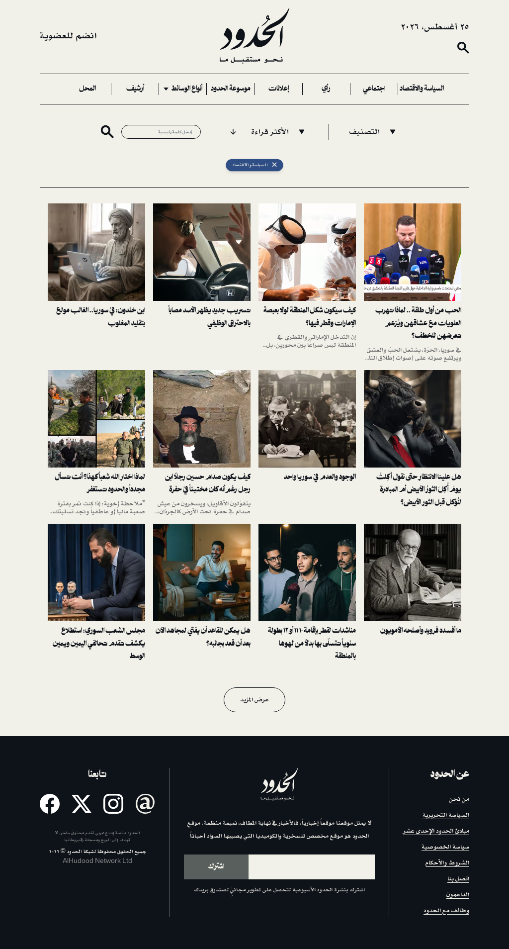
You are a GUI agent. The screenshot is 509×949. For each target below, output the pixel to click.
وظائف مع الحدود (446, 910)
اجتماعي (374, 89)
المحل (87, 89)
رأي (326, 89)
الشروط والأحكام (447, 862)
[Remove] (274, 165)
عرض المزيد (254, 699)
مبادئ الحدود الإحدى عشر (436, 831)
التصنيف (364, 131)
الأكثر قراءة (270, 131)
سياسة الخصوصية (445, 847)
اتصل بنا (458, 878)
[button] (412, 282)
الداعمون (457, 894)
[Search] (463, 48)
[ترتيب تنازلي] (233, 132)
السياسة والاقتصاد (422, 89)
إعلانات (278, 89)
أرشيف (135, 89)
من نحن (459, 799)
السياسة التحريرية (446, 815)
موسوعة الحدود (231, 89)
